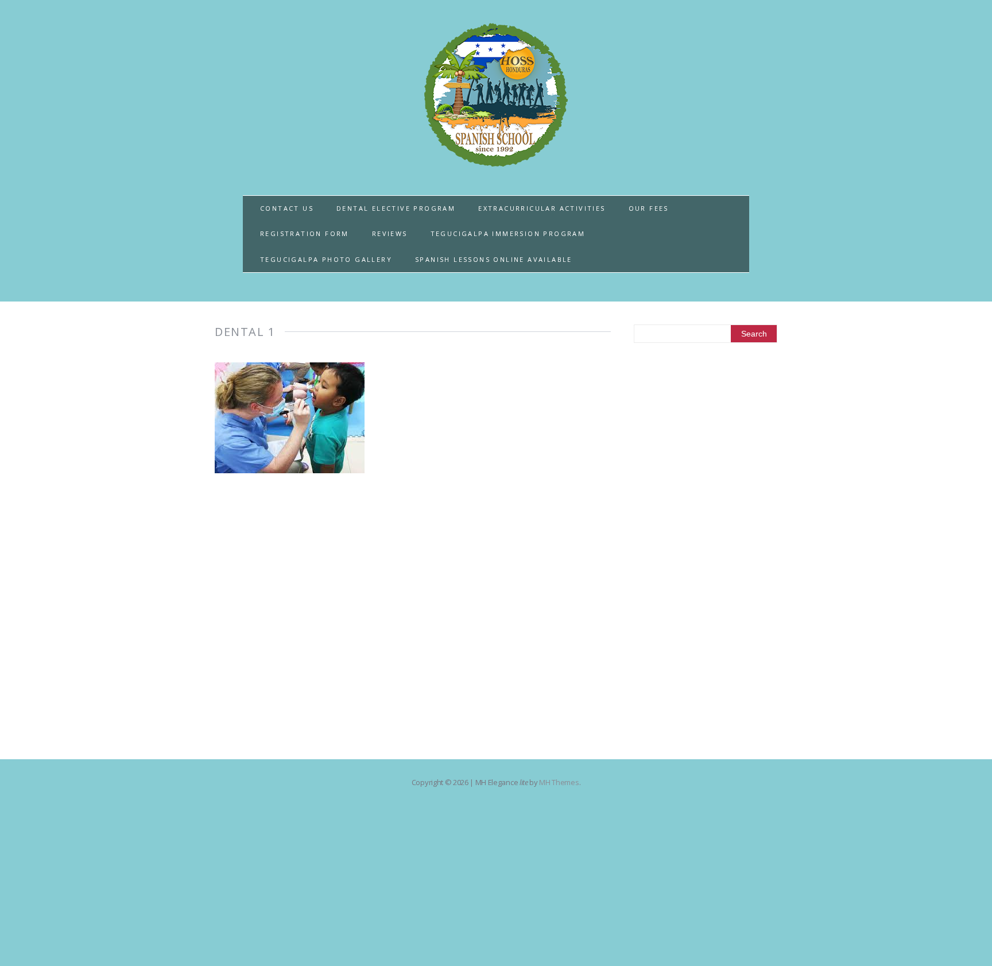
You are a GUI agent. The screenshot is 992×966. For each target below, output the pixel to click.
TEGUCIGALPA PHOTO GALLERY (326, 259)
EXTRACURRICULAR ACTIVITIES (541, 208)
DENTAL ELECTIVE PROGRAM (395, 208)
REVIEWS (390, 233)
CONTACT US (286, 208)
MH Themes (559, 782)
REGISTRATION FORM (304, 233)
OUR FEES (649, 208)
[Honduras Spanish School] (496, 159)
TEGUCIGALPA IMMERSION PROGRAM (508, 233)
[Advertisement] (705, 541)
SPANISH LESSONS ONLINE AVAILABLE (493, 259)
